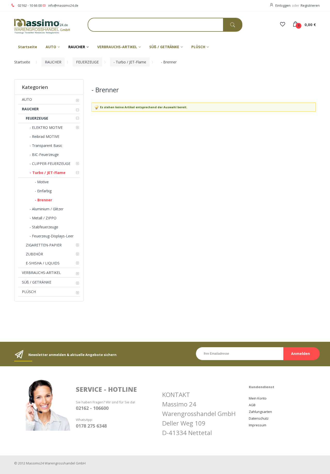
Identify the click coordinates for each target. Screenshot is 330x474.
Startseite (22, 62)
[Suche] (232, 24)
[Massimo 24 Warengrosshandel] (37, 26)
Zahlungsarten (260, 411)
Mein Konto (258, 398)
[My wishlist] (282, 24)
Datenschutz (259, 418)
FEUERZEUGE (87, 62)
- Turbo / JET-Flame (129, 62)
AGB (252, 405)
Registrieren (310, 5)
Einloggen (283, 5)
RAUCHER (53, 62)
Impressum (257, 425)
